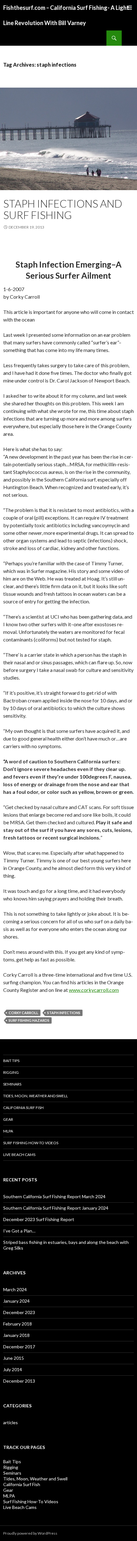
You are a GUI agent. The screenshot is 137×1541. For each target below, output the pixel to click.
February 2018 (17, 1323)
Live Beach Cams (19, 1154)
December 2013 (19, 1381)
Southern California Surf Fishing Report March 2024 (54, 1196)
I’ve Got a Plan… (19, 1230)
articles (10, 1422)
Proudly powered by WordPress (30, 1533)
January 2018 (16, 1335)
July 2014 (12, 1369)
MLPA (8, 1131)
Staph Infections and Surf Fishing (62, 209)
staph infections (63, 1013)
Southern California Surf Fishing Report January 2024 (55, 1208)
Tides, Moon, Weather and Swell (35, 1095)
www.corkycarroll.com (94, 990)
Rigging (11, 1072)
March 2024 (15, 1289)
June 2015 (13, 1358)
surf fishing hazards (29, 1020)
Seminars (12, 1084)
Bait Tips (11, 1060)
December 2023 (19, 1312)
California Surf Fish (23, 1107)
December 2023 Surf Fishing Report (38, 1219)
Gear (8, 1119)
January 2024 (16, 1301)
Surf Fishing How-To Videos (30, 1142)
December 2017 (19, 1346)
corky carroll (23, 1013)
